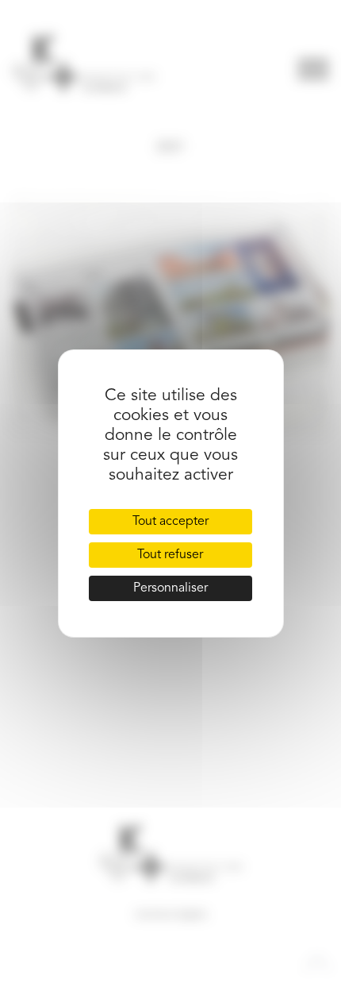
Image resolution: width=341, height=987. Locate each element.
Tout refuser (170, 555)
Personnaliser (170, 588)
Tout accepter (170, 521)
